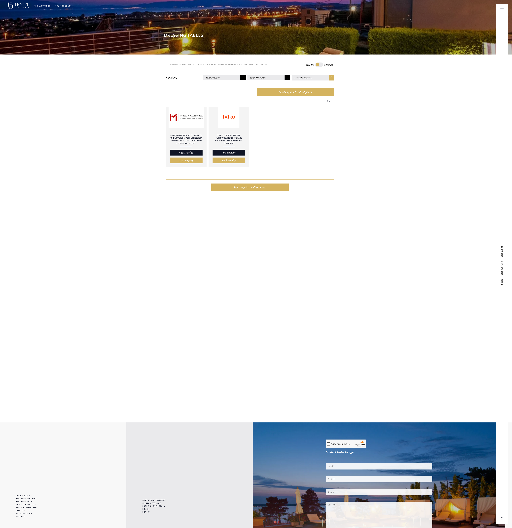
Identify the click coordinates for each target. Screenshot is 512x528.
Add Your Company (26, 498)
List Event (502, 251)
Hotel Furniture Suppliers (232, 64)
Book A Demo (23, 496)
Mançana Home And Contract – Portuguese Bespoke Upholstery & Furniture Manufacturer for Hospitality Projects (186, 139)
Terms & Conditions (26, 507)
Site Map (20, 516)
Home (502, 282)
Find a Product (63, 6)
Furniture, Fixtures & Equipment (198, 64)
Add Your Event (24, 501)
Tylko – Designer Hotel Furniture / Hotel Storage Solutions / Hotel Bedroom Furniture (228, 139)
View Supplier (186, 152)
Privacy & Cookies (26, 504)
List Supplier (502, 268)
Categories (172, 64)
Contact (20, 510)
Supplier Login (24, 513)
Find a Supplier (42, 6)
